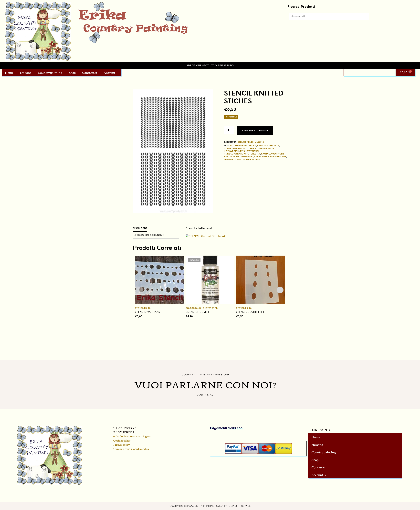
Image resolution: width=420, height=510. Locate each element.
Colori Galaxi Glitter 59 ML (202, 308)
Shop (72, 72)
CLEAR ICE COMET (197, 311)
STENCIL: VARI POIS (147, 311)
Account (109, 72)
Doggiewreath (233, 148)
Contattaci (89, 72)
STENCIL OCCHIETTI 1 (250, 311)
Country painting (50, 72)
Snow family (261, 156)
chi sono (26, 72)
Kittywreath (231, 151)
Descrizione (140, 228)
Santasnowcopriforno (238, 156)
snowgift (230, 159)
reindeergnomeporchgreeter (242, 154)
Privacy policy (121, 444)
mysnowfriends (250, 151)
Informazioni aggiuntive (148, 235)
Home (9, 72)
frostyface (249, 148)
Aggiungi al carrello (255, 130)
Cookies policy (121, 440)
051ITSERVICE (243, 505)
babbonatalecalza (268, 145)
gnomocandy (266, 148)
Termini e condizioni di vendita (131, 448)
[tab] (156, 228)
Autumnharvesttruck (243, 145)
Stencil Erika (142, 308)
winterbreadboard (248, 159)
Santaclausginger (272, 154)
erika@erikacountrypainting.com (132, 436)
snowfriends (278, 156)
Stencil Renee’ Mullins (251, 142)
